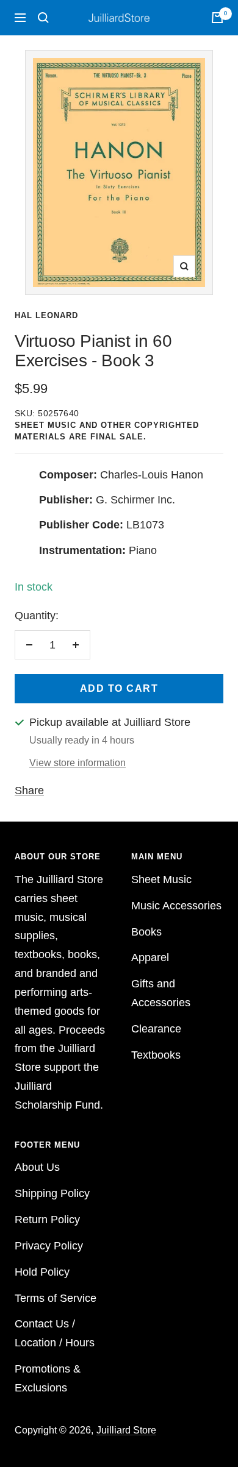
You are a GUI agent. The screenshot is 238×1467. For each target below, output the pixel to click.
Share (29, 790)
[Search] (43, 17)
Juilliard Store (126, 1430)
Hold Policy (42, 1272)
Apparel (150, 957)
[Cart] (217, 17)
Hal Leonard (46, 315)
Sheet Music (161, 879)
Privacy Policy (49, 1246)
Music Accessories (176, 906)
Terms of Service (55, 1298)
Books (146, 932)
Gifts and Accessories (160, 993)
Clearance (156, 1029)
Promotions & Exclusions (48, 1378)
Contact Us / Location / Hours (55, 1333)
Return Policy (47, 1219)
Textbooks (156, 1055)
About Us (37, 1167)
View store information (77, 763)
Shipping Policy (52, 1193)
